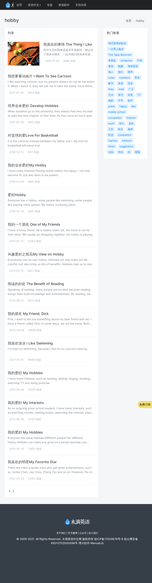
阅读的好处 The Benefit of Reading (36, 284)
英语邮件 (63, 5)
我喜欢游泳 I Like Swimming (30, 343)
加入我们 (93, 532)
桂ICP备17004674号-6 (108, 539)
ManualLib (97, 543)
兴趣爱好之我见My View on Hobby (36, 254)
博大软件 (84, 543)
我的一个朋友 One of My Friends (34, 224)
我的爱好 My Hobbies (25, 373)
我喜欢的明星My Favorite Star (32, 462)
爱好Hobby (17, 195)
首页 (19, 5)
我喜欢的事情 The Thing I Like (67, 44)
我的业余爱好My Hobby (27, 165)
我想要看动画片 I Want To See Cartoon (39, 76)
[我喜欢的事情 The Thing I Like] (23, 54)
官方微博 (72, 532)
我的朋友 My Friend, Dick (28, 314)
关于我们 (61, 532)
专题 (49, 5)
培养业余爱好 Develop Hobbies (33, 106)
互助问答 (80, 5)
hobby (140, 20)
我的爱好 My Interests (26, 403)
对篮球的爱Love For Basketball (33, 135)
